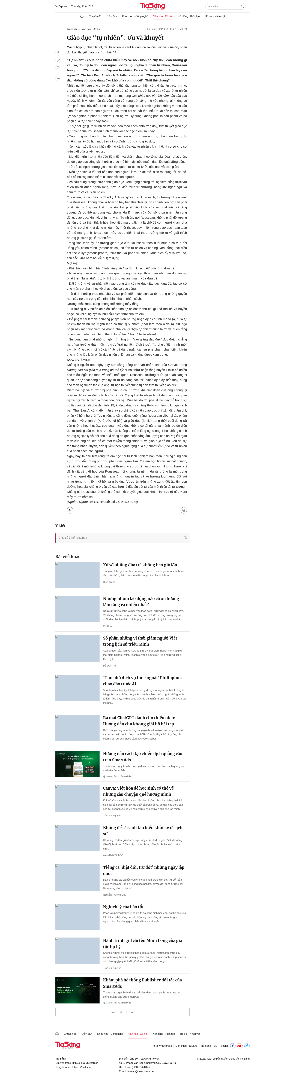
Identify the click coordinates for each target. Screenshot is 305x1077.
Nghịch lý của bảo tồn (124, 906)
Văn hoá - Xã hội (162, 16)
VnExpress (61, 6)
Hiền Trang (109, 581)
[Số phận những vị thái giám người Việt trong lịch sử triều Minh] (77, 648)
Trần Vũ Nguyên (112, 815)
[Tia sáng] (152, 7)
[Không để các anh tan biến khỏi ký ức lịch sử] (77, 838)
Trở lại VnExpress (161, 1045)
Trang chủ (72, 29)
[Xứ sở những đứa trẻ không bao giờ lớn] (77, 575)
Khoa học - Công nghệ (135, 16)
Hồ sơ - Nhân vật (215, 16)
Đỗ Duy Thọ (109, 665)
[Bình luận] (58, 67)
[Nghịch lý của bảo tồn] (77, 917)
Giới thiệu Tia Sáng (186, 1045)
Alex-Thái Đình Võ (113, 855)
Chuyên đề (95, 16)
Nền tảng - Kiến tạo (189, 16)
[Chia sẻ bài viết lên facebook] (58, 53)
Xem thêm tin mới (123, 1012)
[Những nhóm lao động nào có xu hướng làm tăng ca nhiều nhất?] (77, 609)
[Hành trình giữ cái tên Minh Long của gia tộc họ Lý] (77, 951)
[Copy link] (58, 60)
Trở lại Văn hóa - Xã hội (72, 509)
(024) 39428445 (141, 1067)
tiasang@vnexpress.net (140, 1071)
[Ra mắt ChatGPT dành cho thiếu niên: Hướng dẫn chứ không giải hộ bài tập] (77, 728)
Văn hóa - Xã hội (91, 29)
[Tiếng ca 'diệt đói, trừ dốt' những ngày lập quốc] (77, 877)
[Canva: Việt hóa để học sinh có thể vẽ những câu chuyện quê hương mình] (77, 798)
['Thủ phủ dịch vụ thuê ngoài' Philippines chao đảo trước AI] (77, 688)
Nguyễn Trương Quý (114, 894)
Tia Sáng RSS (209, 1045)
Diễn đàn (112, 16)
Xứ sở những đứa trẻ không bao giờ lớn (140, 564)
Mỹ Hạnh (108, 626)
